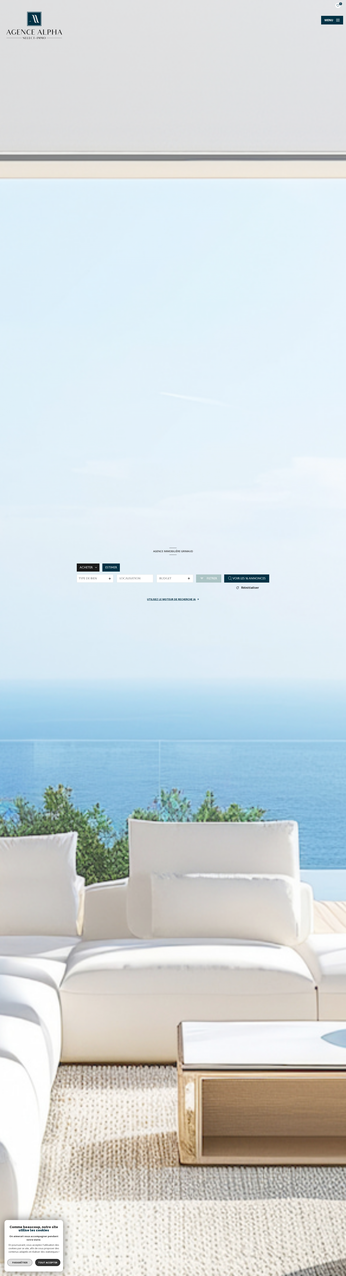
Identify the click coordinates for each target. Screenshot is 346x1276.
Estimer (111, 567)
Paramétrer (20, 1262)
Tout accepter (47, 1262)
